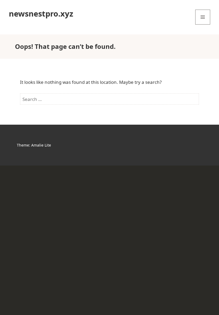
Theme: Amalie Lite (34, 145)
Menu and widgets (202, 24)
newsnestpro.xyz (41, 13)
